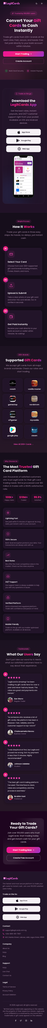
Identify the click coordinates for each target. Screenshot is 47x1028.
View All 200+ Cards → (24, 444)
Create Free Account (23, 857)
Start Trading (22, 54)
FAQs (4, 952)
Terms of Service (9, 987)
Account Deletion (9, 995)
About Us (6, 948)
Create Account (24, 61)
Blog (4, 956)
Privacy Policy (8, 991)
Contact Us (7, 975)
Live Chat (6, 971)
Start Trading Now (22, 850)
